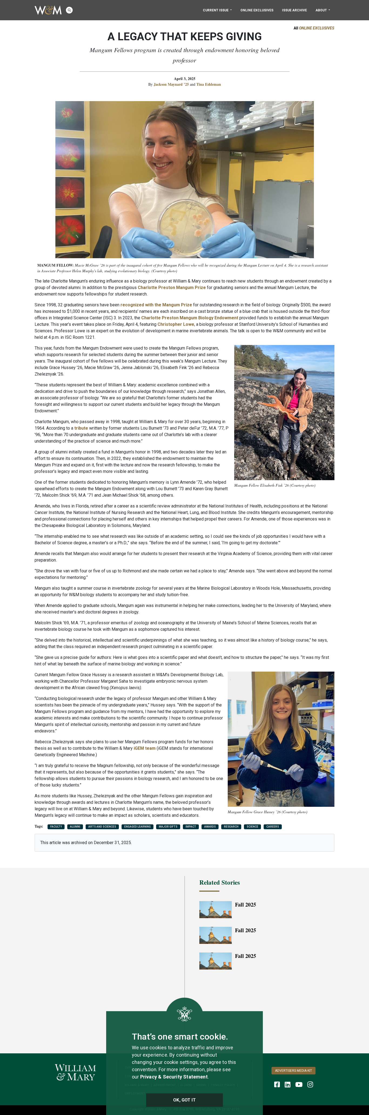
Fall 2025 (245, 904)
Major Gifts (168, 826)
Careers (272, 826)
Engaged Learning (137, 826)
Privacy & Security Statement (174, 1077)
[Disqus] (102, 946)
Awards (210, 826)
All (314, 28)
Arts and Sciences (102, 826)
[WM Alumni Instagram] (310, 1084)
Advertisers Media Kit (293, 1071)
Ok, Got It (184, 1100)
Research (231, 826)
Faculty (56, 826)
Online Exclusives (256, 10)
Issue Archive (294, 10)
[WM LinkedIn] (287, 1084)
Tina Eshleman (208, 84)
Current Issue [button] (216, 10)
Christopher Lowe (175, 324)
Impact (191, 826)
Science (252, 826)
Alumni (75, 826)
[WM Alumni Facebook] (277, 1084)
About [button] (322, 10)
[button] (69, 10)
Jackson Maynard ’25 (172, 84)
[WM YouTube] (299, 1084)
